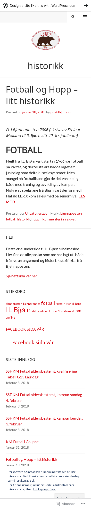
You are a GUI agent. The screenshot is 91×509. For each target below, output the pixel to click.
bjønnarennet (31, 303)
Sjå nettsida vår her (21, 276)
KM (34, 311)
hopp (35, 219)
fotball (11, 219)
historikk (23, 219)
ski (73, 311)
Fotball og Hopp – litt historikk (42, 95)
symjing (10, 317)
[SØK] (73, 17)
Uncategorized (36, 213)
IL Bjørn (18, 309)
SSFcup (80, 311)
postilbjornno (60, 112)
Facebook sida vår (25, 329)
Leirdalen (42, 311)
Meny (85, 17)
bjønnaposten (71, 213)
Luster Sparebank (60, 311)
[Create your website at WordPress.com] (45, 5)
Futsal (59, 303)
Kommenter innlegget (59, 219)
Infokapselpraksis (44, 489)
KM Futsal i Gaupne (22, 441)
